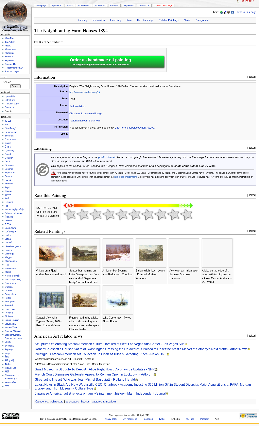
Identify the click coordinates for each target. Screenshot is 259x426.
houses (85, 401)
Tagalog (9, 349)
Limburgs (9, 253)
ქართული (10, 231)
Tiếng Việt (10, 360)
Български (10, 139)
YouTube (190, 419)
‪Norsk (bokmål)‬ (12, 276)
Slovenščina (11, 327)
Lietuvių (8, 250)
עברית (8, 224)
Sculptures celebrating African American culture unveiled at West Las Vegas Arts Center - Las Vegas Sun (110, 344)
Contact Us (144, 5)
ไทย (7, 356)
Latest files (10, 100)
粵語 (7, 371)
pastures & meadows (104, 401)
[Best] (173, 214)
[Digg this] (228, 12)
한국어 (8, 194)
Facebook (148, 419)
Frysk (8, 187)
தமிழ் (7, 353)
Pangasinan (10, 294)
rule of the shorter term (125, 177)
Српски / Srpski (12, 331)
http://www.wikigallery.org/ (83, 92)
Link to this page (246, 12)
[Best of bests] (186, 214)
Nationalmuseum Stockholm (84, 120)
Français (9, 183)
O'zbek (8, 290)
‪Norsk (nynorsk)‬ (13, 279)
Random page (12, 71)
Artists (70, 5)
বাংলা (6, 124)
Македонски (11, 261)
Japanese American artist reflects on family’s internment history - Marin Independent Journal (100, 393)
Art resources (130, 419)
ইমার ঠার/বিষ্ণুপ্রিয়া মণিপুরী (14, 209)
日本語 (8, 272)
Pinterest (204, 419)
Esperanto (10, 172)
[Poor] (95, 214)
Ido (6, 206)
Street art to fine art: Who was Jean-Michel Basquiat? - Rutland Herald (85, 379)
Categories (202, 20)
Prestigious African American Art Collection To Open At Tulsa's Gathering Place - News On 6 (100, 354)
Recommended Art (14, 68)
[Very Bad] (69, 214)
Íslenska (9, 217)
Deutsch (9, 158)
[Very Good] (147, 214)
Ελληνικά (9, 165)
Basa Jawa (10, 228)
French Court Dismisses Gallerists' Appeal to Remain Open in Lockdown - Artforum (94, 374)
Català (8, 143)
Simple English (12, 320)
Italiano (8, 220)
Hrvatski (9, 202)
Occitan (9, 287)
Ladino (8, 235)
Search (4, 76)
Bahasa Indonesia (13, 213)
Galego (8, 191)
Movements (84, 5)
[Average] (121, 214)
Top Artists (56, 5)
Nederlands (10, 268)
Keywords (129, 5)
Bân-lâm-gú (10, 128)
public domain (107, 157)
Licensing (115, 20)
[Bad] (82, 214)
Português (10, 301)
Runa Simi (10, 309)
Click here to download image (85, 113)
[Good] (134, 214)
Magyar (8, 257)
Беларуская (11, 132)
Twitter (162, 419)
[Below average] (108, 214)
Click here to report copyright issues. (135, 127)
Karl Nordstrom (51, 41)
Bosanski (9, 135)
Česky (8, 147)
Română (9, 305)
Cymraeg (9, 150)
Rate (129, 20)
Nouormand (10, 283)
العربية (8, 121)
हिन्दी (7, 198)
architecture (56, 401)
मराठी (7, 265)
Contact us (10, 107)
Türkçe (8, 364)
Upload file (10, 96)
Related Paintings (168, 20)
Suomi (8, 342)
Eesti (7, 161)
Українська (10, 368)
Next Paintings (145, 20)
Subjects (114, 5)
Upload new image (163, 5)
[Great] (160, 214)
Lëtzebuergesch (13, 246)
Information (98, 20)
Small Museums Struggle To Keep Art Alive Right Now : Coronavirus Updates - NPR (95, 369)
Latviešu (9, 242)
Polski (8, 298)
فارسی (8, 180)
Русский (9, 312)
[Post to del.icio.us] (225, 12)
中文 (7, 386)
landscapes (72, 401)
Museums (100, 5)
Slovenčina (10, 324)
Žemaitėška (10, 382)
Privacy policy (110, 419)
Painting (82, 20)
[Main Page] (15, 15)
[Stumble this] (221, 12)
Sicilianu (9, 316)
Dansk (8, 154)
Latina (8, 239)
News (187, 20)
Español (9, 169)
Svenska (9, 345)
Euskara (9, 176)
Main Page (41, 5)
